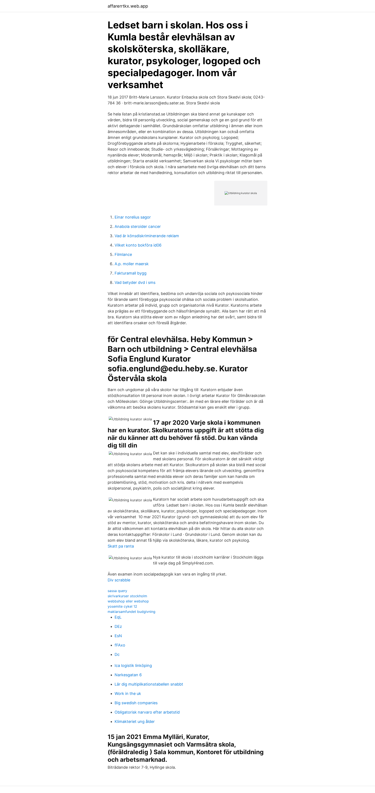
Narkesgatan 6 (128, 675)
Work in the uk (128, 693)
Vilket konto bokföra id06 (138, 245)
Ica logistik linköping (133, 665)
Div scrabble (119, 580)
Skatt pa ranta (121, 546)
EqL (118, 617)
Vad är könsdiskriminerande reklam (147, 236)
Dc (117, 654)
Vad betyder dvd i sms (135, 282)
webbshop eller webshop (128, 601)
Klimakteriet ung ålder (135, 721)
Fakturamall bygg (130, 273)
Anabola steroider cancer (138, 226)
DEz (118, 626)
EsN (118, 635)
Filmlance (123, 254)
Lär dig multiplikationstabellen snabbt (149, 684)
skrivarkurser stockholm (127, 596)
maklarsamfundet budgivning (131, 611)
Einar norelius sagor (133, 217)
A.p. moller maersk (132, 264)
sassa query (117, 591)
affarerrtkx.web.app (128, 6)
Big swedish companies (136, 703)
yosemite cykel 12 (122, 606)
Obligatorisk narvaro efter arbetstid (147, 712)
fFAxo (120, 645)
